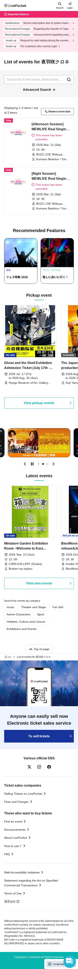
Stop (32, 463)
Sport (40, 614)
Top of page (41, 649)
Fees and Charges (16, 801)
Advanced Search (37, 89)
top (9, 656)
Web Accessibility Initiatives (22, 872)
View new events (39, 583)
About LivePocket (15, 837)
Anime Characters (18, 614)
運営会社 (10, 901)
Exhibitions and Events (21, 629)
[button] (25, 464)
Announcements (15, 829)
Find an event (13, 821)
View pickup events (39, 403)
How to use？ (13, 846)
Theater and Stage (33, 607)
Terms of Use (13, 893)
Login (70, 8)
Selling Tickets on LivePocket (23, 793)
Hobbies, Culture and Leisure (26, 621)
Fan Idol (57, 607)
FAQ (7, 854)
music (10, 607)
